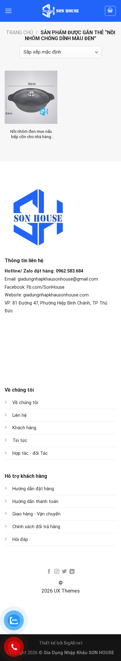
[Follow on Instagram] (56, 572)
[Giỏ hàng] (110, 11)
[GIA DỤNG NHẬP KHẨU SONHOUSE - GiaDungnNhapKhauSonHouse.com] (60, 11)
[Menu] (8, 10)
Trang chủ (19, 32)
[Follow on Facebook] (49, 572)
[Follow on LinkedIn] (71, 572)
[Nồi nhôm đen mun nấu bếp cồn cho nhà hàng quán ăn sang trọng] (31, 97)
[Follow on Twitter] (64, 572)
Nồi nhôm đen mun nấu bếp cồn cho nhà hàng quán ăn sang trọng (31, 134)
